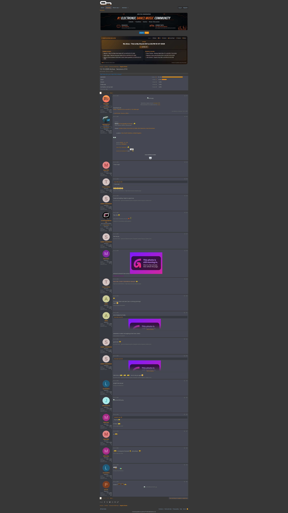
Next (111, 93)
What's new (116, 7)
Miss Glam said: (117, 317)
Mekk (135, 128)
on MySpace (121, 144)
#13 (187, 355)
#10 (187, 295)
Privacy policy (176, 509)
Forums (108, 7)
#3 (187, 162)
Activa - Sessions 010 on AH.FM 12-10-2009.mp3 (126, 109)
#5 (187, 195)
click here (158, 104)
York (122, 133)
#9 (187, 279)
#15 (187, 397)
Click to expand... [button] (150, 329)
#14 (187, 380)
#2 (187, 116)
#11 (187, 312)
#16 (187, 414)
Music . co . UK (122, 142)
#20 (187, 481)
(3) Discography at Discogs (125, 123)
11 (108, 93)
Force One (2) (130, 128)
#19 (187, 464)
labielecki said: (117, 417)
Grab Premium (117, 113)
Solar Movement (150, 128)
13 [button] (154, 77)
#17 (187, 431)
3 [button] (154, 79)
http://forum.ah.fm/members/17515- (123, 150)
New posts (102, 10)
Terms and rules (168, 509)
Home (102, 7)
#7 (187, 234)
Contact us (161, 509)
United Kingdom (137, 133)
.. (150, 158)
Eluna (124, 128)
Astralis (121, 128)
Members (124, 7)
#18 (187, 448)
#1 (187, 95)
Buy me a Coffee (124, 113)
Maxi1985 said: (117, 182)
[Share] (185, 96)
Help (181, 509)
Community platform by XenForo (144, 511)
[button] (120, 7)
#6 (187, 212)
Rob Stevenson (142, 128)
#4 (187, 179)
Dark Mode (103, 509)
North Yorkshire (128, 133)
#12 (187, 339)
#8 (187, 250)
